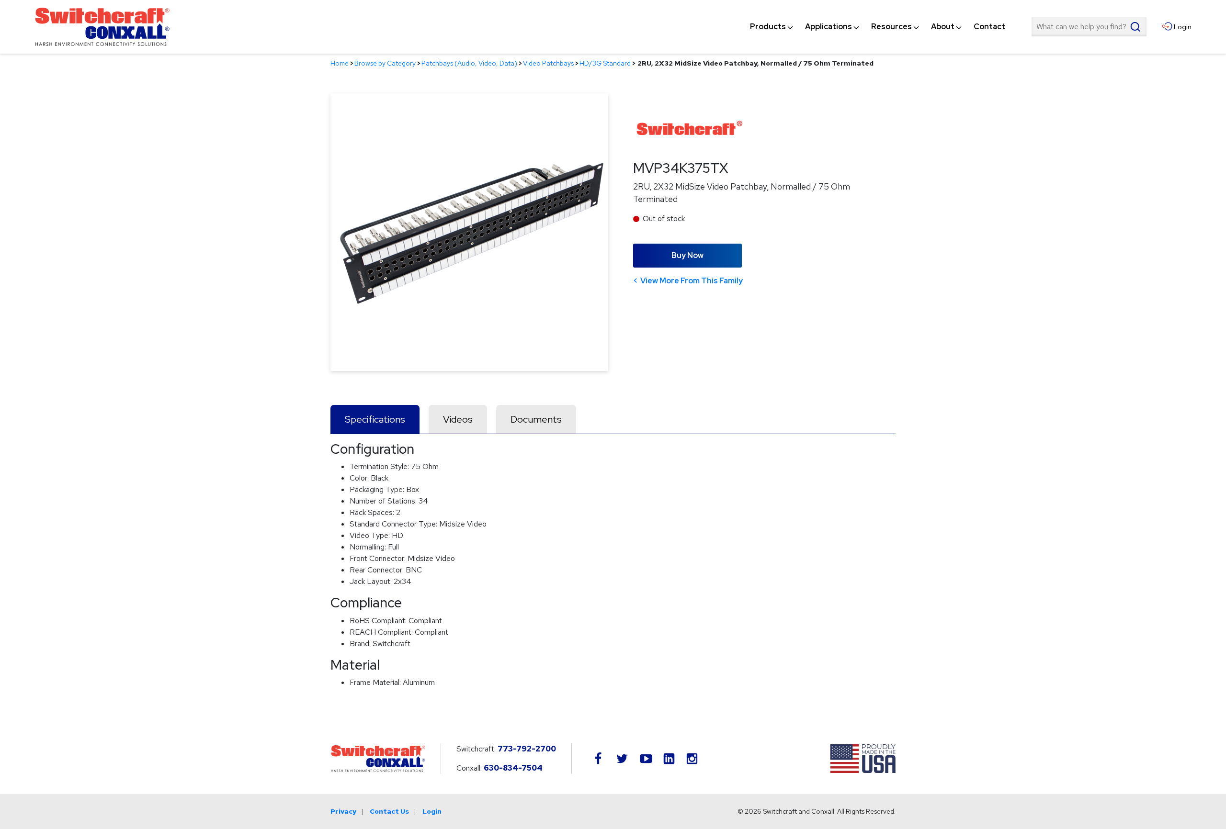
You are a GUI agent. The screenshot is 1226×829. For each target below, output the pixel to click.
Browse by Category (385, 63)
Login (432, 811)
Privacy (343, 811)
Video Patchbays (548, 63)
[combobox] (1089, 26)
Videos (458, 419)
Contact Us (389, 811)
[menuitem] (767, 27)
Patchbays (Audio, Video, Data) (469, 63)
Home (339, 63)
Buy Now (687, 255)
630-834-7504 (513, 768)
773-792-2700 (527, 749)
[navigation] (877, 27)
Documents (536, 419)
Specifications (375, 419)
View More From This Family (691, 281)
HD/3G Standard (605, 63)
